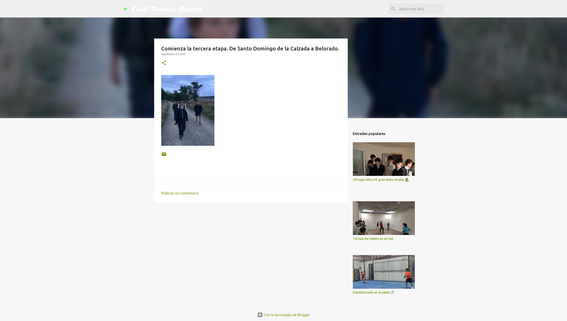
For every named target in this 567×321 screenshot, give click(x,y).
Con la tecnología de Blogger (286, 315)
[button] (164, 63)
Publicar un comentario (179, 193)
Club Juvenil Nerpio (167, 9)
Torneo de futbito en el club (373, 238)
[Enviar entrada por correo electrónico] (164, 155)
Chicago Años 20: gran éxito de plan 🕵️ (381, 179)
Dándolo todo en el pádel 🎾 (373, 292)
